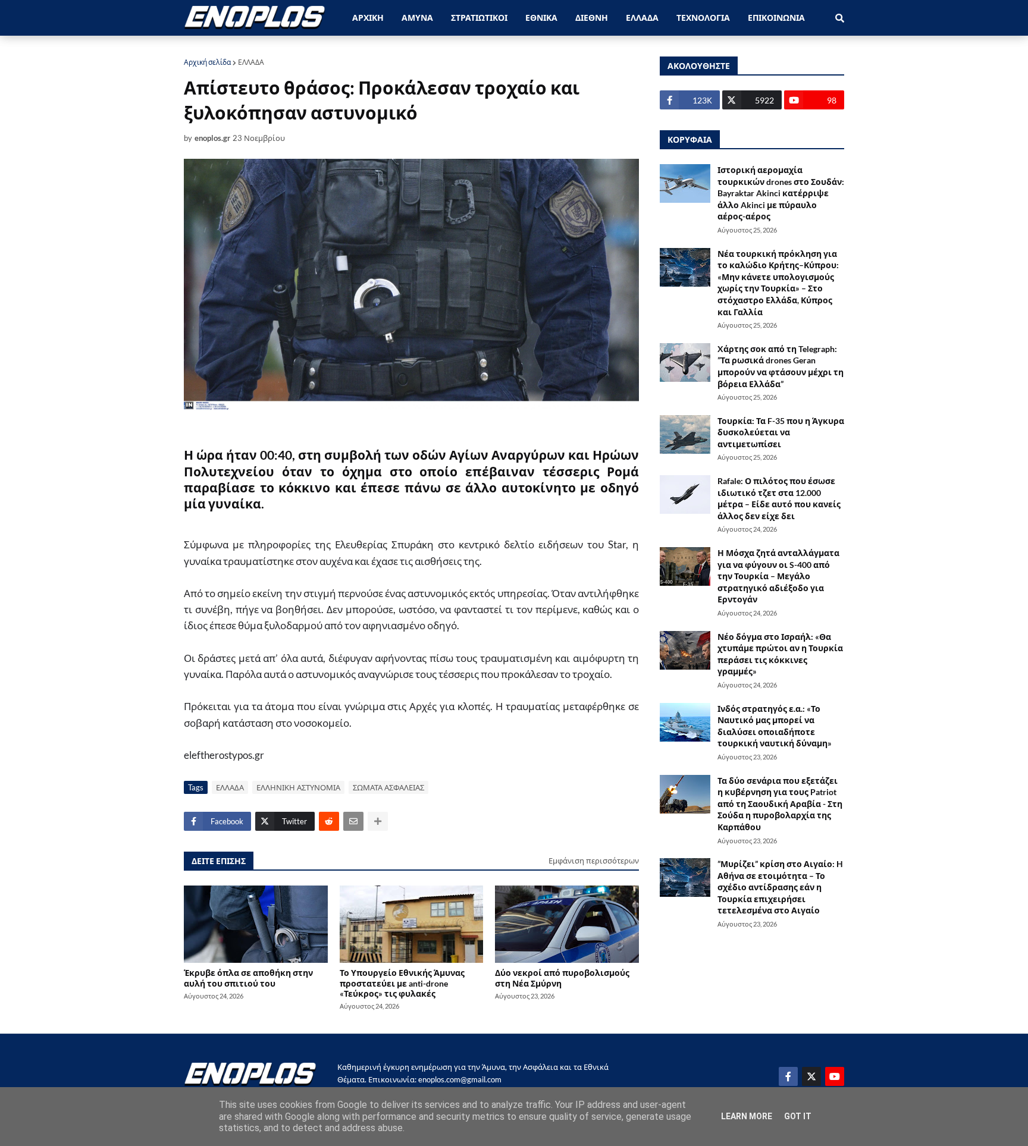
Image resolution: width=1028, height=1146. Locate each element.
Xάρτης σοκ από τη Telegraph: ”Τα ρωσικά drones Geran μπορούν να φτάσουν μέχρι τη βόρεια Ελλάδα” (780, 366)
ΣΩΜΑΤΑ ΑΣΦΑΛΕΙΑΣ (388, 787)
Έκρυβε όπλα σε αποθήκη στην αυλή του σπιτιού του (248, 978)
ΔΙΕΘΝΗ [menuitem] (591, 17)
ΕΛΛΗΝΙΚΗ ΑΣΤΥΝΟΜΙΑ (298, 787)
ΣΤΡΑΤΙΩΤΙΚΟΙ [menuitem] (479, 17)
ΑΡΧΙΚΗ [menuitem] (368, 17)
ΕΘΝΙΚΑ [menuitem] (541, 17)
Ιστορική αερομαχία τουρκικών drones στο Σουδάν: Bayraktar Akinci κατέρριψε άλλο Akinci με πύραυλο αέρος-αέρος (780, 193)
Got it (797, 1116)
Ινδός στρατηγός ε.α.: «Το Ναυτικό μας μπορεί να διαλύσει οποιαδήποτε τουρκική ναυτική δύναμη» (774, 726)
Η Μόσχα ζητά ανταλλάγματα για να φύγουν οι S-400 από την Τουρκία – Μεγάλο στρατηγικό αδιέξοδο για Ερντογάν (778, 576)
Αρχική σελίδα (207, 62)
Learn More (746, 1116)
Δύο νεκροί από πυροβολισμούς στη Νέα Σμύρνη (562, 978)
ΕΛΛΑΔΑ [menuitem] (642, 17)
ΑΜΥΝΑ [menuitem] (417, 17)
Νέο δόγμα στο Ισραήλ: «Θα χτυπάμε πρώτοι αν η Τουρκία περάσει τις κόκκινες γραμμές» (780, 654)
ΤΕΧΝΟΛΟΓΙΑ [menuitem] (703, 17)
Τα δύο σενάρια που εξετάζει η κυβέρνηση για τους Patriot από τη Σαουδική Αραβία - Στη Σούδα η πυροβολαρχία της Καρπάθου (779, 803)
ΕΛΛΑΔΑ (251, 62)
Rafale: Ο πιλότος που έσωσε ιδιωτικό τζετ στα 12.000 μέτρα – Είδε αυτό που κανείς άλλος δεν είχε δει (779, 498)
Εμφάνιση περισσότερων (594, 860)
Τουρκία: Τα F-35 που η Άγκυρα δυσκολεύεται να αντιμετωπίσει (780, 432)
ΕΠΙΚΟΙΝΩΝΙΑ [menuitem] (776, 17)
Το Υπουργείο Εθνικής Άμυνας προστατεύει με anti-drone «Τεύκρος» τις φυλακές (402, 983)
